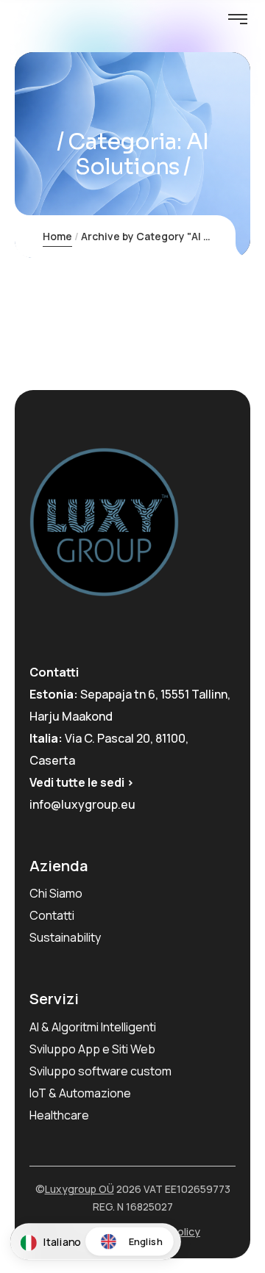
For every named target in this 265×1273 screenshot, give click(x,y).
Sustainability (65, 937)
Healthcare (59, 1115)
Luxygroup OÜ (79, 1189)
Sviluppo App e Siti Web (92, 1049)
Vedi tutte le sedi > (81, 782)
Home (57, 236)
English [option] (146, 1241)
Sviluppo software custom (100, 1071)
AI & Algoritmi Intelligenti (92, 1027)
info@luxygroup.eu (82, 804)
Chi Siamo (55, 893)
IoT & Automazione (80, 1093)
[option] (129, 1241)
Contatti (51, 915)
